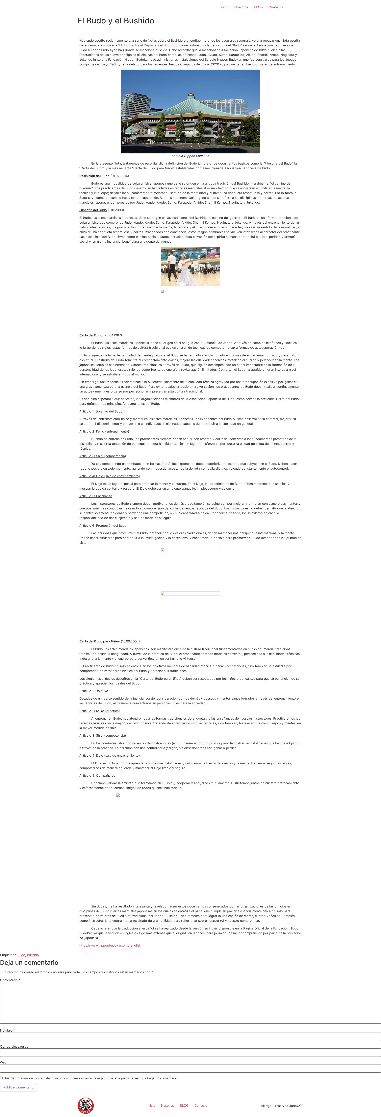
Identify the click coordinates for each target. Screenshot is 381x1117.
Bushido (33, 955)
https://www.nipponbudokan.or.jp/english (110, 945)
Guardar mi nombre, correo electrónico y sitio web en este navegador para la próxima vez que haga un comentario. (91, 1078)
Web (3, 1062)
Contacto (276, 7)
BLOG (258, 7)
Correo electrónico (15, 1046)
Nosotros (241, 7)
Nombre (7, 1030)
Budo (21, 955)
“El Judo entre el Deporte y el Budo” (145, 45)
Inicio (224, 7)
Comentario (10, 980)
